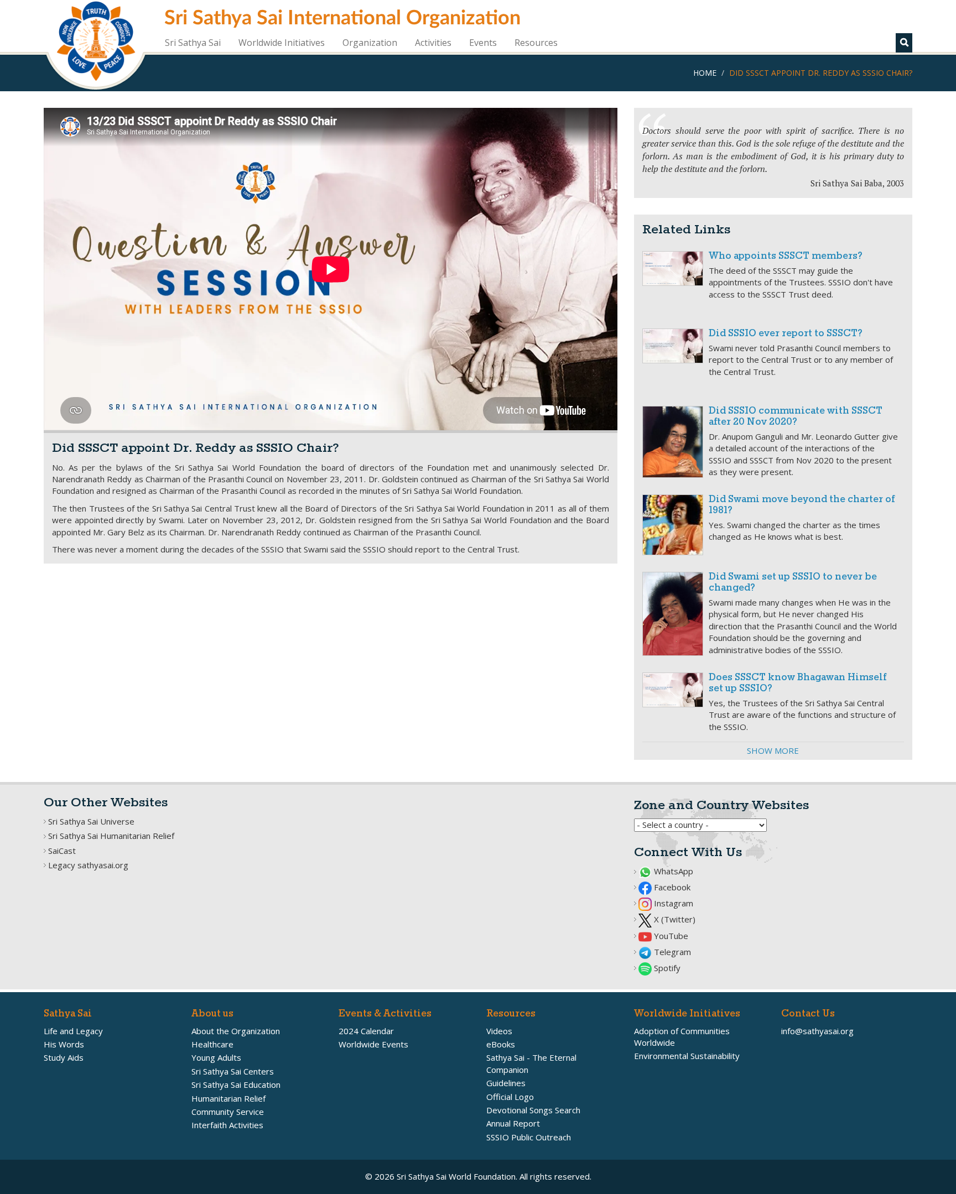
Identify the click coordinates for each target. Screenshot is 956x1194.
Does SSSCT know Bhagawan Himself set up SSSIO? (797, 683)
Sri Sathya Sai (193, 43)
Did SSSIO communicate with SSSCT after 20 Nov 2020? (795, 417)
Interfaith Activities (227, 1124)
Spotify (666, 967)
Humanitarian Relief (228, 1098)
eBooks (500, 1044)
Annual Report (513, 1123)
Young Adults (216, 1057)
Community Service (227, 1111)
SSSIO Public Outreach (528, 1137)
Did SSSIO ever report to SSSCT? (786, 333)
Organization (369, 43)
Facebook (671, 887)
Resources (536, 43)
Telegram (671, 951)
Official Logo (510, 1096)
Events (483, 43)
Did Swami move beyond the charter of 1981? (802, 505)
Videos (499, 1030)
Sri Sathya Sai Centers (232, 1071)
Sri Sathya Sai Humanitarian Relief (111, 835)
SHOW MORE (773, 750)
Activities (433, 43)
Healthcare (212, 1044)
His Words (64, 1044)
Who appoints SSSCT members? (786, 256)
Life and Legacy (73, 1030)
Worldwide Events (373, 1044)
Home (704, 72)
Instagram (672, 903)
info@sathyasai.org (817, 1030)
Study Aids (64, 1057)
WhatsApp (672, 871)
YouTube (670, 935)
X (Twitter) (673, 919)
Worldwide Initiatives (281, 43)
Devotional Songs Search (533, 1109)
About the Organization (235, 1030)
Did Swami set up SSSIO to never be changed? (793, 583)
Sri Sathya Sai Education (235, 1084)
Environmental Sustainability (687, 1055)
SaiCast (62, 850)
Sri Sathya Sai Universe (91, 821)
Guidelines (506, 1082)
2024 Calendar (366, 1030)
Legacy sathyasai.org (88, 864)
